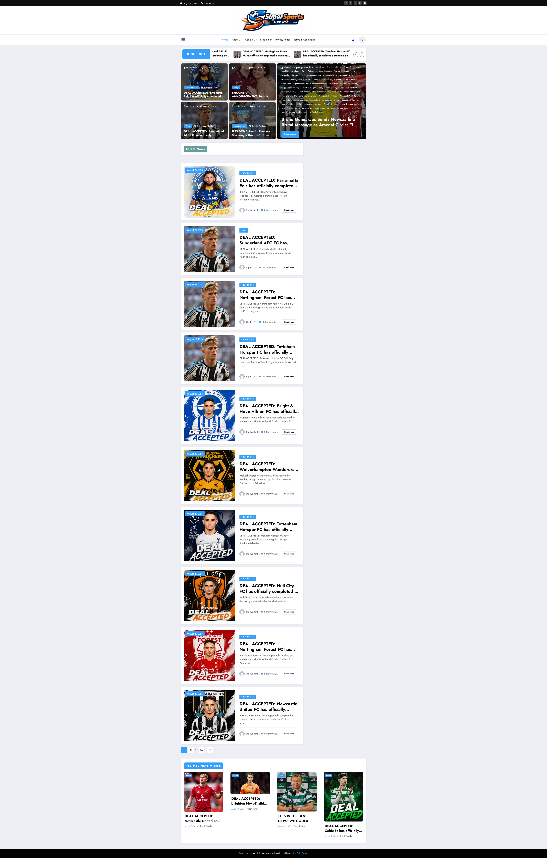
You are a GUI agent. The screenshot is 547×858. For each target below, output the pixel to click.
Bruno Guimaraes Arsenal (329, 71)
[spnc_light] (362, 39)
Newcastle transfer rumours (305, 95)
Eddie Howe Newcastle (316, 83)
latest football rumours (321, 91)
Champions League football (293, 83)
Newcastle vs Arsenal (342, 100)
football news (343, 87)
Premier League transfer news (299, 108)
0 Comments (271, 210)
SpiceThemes (302, 853)
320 (201, 749)
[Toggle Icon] (183, 40)
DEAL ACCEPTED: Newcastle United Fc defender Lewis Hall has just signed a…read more (203, 818)
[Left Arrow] (356, 54)
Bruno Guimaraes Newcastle (320, 79)
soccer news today (321, 108)
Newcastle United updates (320, 100)
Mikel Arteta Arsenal (340, 91)
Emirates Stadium (350, 83)
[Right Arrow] (362, 54)
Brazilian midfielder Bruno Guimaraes (343, 67)
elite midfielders (334, 83)
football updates (303, 91)
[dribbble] (355, 3)
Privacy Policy (282, 39)
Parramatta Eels (210, 87)
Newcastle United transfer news (294, 100)
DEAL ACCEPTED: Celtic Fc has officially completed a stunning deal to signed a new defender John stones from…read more (342, 828)
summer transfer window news (294, 112)
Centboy (287, 67)
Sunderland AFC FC (205, 126)
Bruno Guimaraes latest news (335, 75)
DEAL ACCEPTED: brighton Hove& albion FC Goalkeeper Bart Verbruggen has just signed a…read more (249, 801)
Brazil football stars (317, 67)
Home (225, 39)
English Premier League (291, 87)
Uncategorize (191, 87)
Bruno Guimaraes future (311, 75)
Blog (188, 126)
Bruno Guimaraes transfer (344, 79)
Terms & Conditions (304, 39)
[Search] (353, 40)
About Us (236, 39)
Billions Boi (239, 67)
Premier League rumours (334, 104)
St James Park (355, 108)
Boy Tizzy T (191, 106)
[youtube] (365, 3)
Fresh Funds (206, 826)
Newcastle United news (328, 95)
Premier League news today (310, 104)
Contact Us (251, 39)
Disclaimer (266, 39)
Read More (290, 134)
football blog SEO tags (312, 87)
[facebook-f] (346, 3)
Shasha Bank (191, 67)
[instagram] (360, 3)
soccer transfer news (339, 108)
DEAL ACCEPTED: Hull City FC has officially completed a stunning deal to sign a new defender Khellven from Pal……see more (268, 588)
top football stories (316, 112)
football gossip (330, 87)
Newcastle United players (350, 95)
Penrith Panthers (259, 126)
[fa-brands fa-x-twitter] (350, 3)
